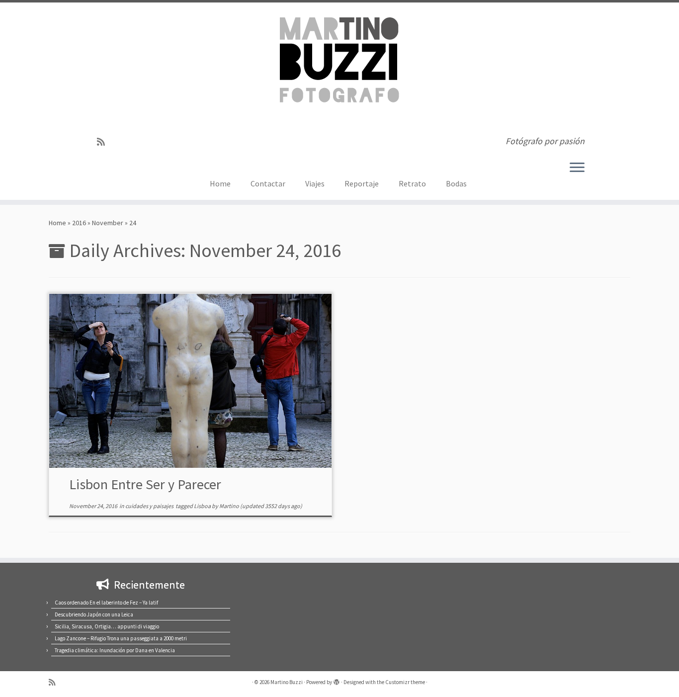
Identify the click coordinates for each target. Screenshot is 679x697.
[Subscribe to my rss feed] (104, 142)
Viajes (315, 183)
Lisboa (203, 506)
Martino (229, 506)
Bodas (456, 183)
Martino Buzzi (286, 682)
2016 (79, 222)
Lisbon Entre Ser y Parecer (145, 484)
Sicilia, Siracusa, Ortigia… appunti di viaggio (107, 626)
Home (220, 183)
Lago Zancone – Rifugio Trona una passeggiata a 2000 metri (121, 638)
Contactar (268, 183)
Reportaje (361, 183)
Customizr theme (405, 682)
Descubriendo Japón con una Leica (94, 614)
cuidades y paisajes (149, 506)
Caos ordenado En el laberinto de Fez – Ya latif (106, 602)
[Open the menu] (577, 168)
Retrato (412, 183)
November (107, 222)
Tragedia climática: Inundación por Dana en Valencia (115, 650)
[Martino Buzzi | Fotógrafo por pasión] (339, 65)
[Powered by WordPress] (336, 680)
